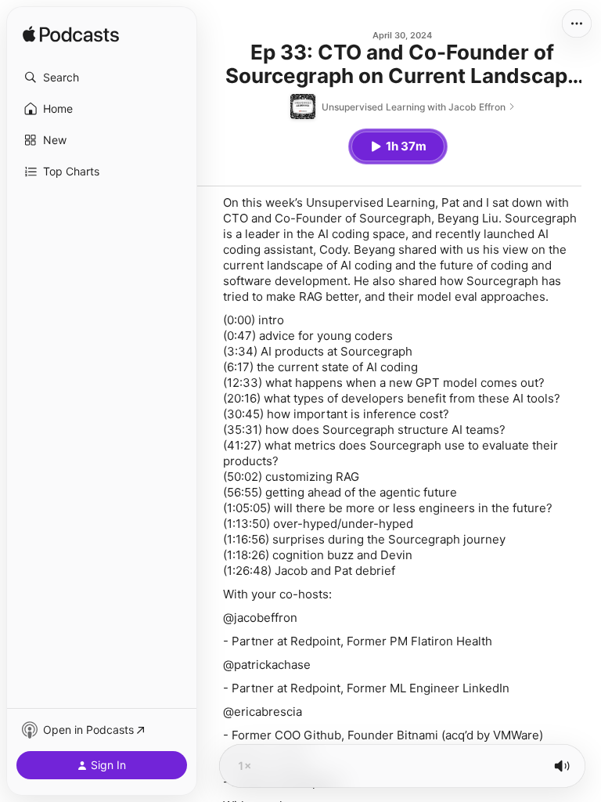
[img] (71, 35)
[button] (101, 77)
